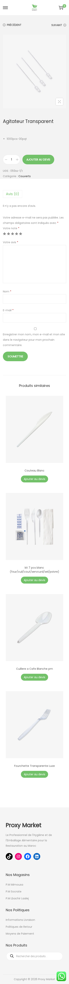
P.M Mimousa (14, 885)
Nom (7, 291)
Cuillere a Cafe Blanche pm (34, 669)
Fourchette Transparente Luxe (34, 766)
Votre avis (10, 242)
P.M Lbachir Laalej (17, 898)
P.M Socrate (13, 891)
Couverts (24, 176)
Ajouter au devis (38, 159)
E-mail (8, 310)
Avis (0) (12, 194)
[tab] (34, 194)
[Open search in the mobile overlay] (34, 956)
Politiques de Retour (19, 927)
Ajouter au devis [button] (34, 479)
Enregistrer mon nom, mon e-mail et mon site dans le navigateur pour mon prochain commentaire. (34, 339)
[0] (61, 7)
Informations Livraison (20, 920)
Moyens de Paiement (20, 934)
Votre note (11, 228)
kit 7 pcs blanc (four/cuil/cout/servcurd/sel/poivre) (34, 570)
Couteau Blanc (34, 470)
